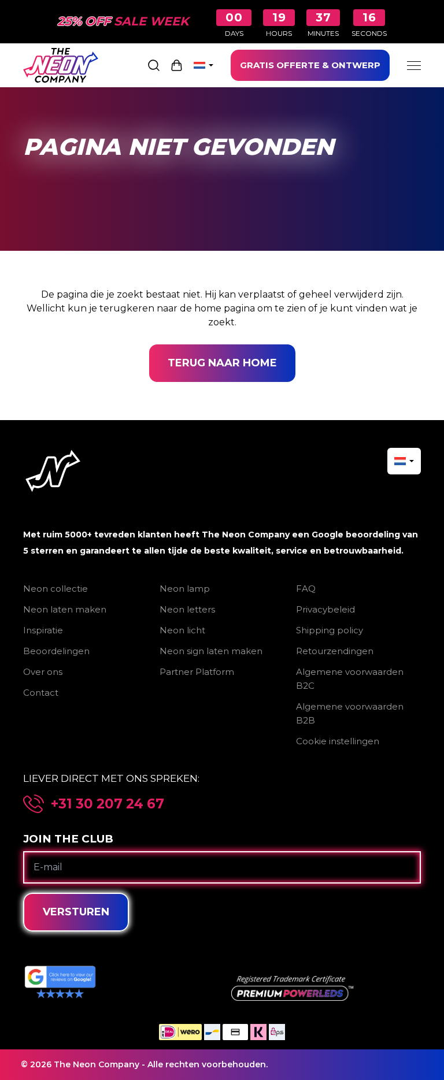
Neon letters (187, 609)
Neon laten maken (64, 609)
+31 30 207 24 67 (107, 804)
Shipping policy (329, 630)
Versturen (76, 911)
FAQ (306, 588)
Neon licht (182, 630)
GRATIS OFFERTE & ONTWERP (310, 65)
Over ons (42, 671)
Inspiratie (43, 630)
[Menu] (414, 65)
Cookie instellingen (337, 741)
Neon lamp (185, 588)
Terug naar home (222, 363)
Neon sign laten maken (211, 650)
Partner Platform (197, 671)
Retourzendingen (334, 650)
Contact (40, 692)
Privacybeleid (325, 609)
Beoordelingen (56, 650)
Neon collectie (55, 588)
